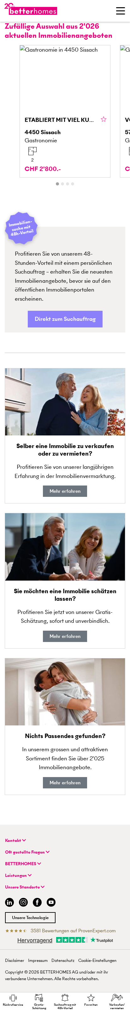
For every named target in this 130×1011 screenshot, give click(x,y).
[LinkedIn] (8, 903)
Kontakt (13, 840)
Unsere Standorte (23, 887)
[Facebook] (37, 903)
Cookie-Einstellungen (97, 960)
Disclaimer (14, 960)
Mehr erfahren (65, 491)
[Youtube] (51, 903)
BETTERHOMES (21, 864)
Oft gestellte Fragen (25, 852)
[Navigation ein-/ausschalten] (120, 10)
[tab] (57, 183)
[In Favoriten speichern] (104, 120)
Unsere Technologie (30, 918)
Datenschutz (62, 960)
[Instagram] (23, 903)
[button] (65, 319)
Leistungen (16, 875)
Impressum (38, 960)
